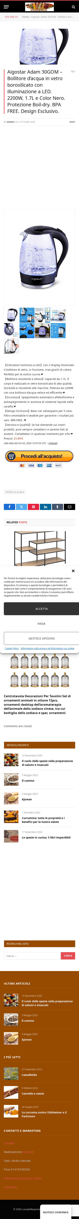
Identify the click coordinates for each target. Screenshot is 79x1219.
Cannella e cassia (33, 1093)
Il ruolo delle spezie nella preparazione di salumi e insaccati (47, 763)
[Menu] (6, 7)
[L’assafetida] (11, 1073)
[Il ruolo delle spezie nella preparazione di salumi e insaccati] (11, 760)
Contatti (9, 1143)
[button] (73, 571)
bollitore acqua (15, 492)
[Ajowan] (11, 798)
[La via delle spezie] (39, 7)
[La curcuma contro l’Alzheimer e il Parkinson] (11, 1111)
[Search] (73, 7)
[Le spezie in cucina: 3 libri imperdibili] (11, 836)
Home (25, 16)
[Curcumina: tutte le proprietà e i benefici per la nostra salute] (11, 817)
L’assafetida (29, 1075)
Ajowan (27, 799)
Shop (72, 121)
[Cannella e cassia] (11, 1092)
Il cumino (28, 780)
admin (10, 121)
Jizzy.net (28, 1152)
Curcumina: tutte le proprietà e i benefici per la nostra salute (43, 820)
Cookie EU (10, 1187)
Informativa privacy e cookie (22, 1178)
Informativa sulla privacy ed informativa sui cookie (47, 648)
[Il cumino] (11, 779)
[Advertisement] (39, 169)
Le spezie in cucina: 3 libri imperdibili (46, 837)
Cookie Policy (12, 648)
